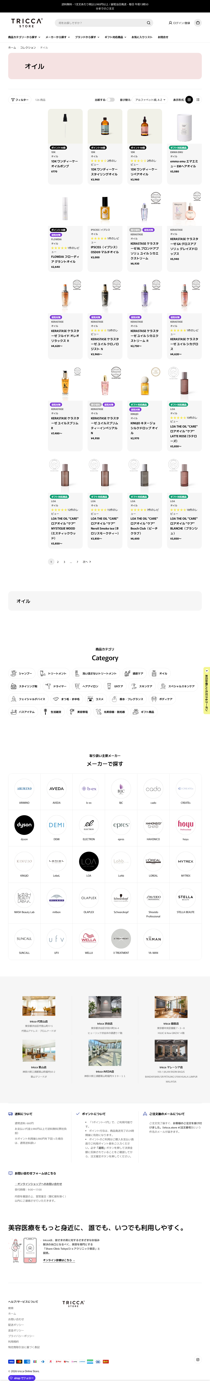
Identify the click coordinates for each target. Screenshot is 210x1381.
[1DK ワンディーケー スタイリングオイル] (105, 126)
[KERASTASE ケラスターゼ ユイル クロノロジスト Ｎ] (105, 295)
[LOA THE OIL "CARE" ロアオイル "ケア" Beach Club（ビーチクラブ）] (144, 475)
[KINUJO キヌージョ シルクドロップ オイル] (144, 383)
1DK (53, 152)
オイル (54, 156)
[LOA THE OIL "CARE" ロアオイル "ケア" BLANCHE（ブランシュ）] (184, 475)
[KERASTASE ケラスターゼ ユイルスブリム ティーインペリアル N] (105, 383)
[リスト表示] (198, 100)
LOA (172, 409)
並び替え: (125, 100)
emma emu (176, 152)
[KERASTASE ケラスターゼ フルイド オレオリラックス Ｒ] (65, 295)
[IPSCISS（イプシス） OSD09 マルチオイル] (105, 208)
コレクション (28, 47)
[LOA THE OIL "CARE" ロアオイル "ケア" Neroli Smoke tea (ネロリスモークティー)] (105, 475)
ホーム (12, 47)
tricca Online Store (28, 1371)
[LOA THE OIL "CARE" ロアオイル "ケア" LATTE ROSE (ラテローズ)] (184, 383)
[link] (185, 791)
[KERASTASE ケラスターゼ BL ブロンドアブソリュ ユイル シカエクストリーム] (144, 208)
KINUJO (134, 414)
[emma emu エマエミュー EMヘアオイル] (184, 126)
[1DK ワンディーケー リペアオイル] (144, 126)
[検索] (149, 23)
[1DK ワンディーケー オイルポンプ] (65, 126)
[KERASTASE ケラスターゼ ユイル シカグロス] (184, 295)
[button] (99, 161)
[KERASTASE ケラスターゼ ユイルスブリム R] (65, 383)
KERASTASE (137, 234)
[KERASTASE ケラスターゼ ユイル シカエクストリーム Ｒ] (144, 295)
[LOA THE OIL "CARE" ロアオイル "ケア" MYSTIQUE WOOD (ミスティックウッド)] (65, 475)
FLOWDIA (56, 239)
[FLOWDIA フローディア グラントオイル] (65, 208)
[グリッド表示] (189, 100)
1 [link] (51, 562)
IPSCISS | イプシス (100, 229)
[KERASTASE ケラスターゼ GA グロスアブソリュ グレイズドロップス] (184, 208)
